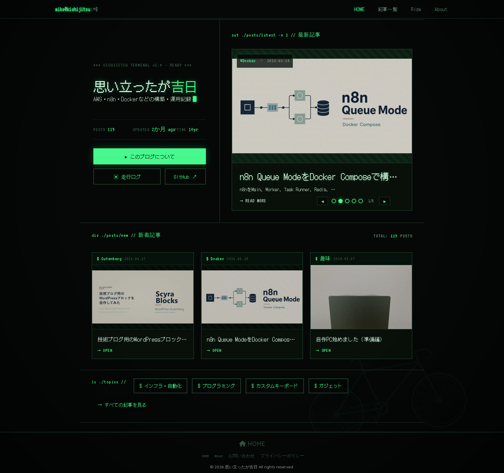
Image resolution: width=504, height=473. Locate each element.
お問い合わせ (241, 456)
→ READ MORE (253, 201)
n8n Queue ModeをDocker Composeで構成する (322, 176)
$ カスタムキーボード (274, 385)
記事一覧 (388, 9)
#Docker (248, 60)
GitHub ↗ (185, 176)
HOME (359, 9)
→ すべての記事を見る (121, 404)
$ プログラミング (216, 385)
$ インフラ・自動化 (160, 385)
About (441, 9)
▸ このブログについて (150, 156)
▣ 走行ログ (127, 176)
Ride (416, 9)
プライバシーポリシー (282, 456)
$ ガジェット (328, 385)
